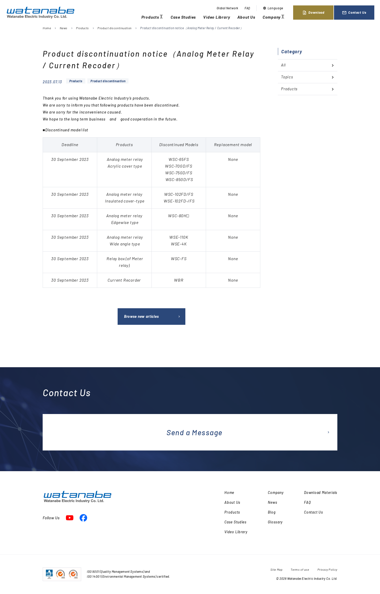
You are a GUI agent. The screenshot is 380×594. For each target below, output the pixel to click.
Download (313, 12)
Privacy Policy (327, 569)
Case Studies (183, 16)
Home (47, 28)
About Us (246, 16)
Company (274, 17)
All (283, 65)
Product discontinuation (114, 28)
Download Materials (320, 492)
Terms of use (300, 569)
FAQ (247, 8)
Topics (287, 76)
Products (152, 17)
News (63, 28)
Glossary (275, 522)
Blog (271, 512)
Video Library (216, 16)
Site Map (276, 569)
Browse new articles (141, 316)
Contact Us (354, 12)
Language (273, 8)
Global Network (227, 8)
